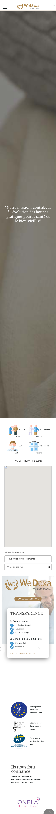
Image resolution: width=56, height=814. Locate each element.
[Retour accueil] (28, 6)
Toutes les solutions (28, 599)
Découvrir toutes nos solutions (22, 653)
